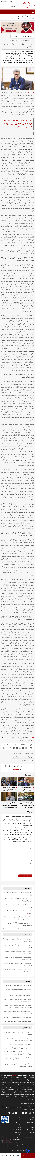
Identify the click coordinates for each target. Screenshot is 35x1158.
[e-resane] (5, 1119)
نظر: (31, 860)
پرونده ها (19, 1120)
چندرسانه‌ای (18, 1122)
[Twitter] (6, 1156)
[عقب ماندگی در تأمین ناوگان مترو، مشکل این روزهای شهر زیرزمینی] (26, 796)
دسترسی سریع (27, 1156)
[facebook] (7, 748)
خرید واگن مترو (29, 757)
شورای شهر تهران (28, 753)
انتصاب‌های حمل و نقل (15, 1139)
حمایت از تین (31, 1125)
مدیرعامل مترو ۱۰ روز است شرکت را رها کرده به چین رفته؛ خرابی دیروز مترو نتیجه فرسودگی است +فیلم (17, 123)
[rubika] (23, 748)
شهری (27, 16)
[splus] (13, 1113)
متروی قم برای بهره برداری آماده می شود (20, 1044)
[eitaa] (27, 748)
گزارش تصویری (18, 1132)
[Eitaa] (19, 1113)
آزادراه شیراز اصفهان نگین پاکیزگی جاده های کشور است (17, 1048)
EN (11, 2)
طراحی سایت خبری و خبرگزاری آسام (18, 1150)
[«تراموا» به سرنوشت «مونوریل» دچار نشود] (26, 781)
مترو (23, 16)
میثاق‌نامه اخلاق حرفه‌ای (28, 1130)
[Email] (18, 1155)
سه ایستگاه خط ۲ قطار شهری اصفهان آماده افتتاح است (17, 1017)
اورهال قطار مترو (17, 757)
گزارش (19, 1127)
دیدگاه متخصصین (17, 1129)
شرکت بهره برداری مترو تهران (25, 19)
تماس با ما (31, 1120)
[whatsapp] (4, 748)
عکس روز (19, 1137)
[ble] (17, 748)
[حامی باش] (2, 1156)
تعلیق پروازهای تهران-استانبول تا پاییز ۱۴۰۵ (20, 995)
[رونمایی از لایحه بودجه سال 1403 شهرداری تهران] (9, 781)
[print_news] (31, 748)
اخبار (19, 16)
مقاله (20, 1124)
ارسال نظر (25, 876)
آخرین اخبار (27, 935)
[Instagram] (14, 1156)
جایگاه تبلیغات (30, 1122)
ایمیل (30, 853)
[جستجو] (15, 7)
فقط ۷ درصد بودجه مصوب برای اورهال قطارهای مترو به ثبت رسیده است (9, 805)
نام (31, 845)
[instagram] (30, 1113)
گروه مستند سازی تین (29, 1137)
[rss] (33, 1113)
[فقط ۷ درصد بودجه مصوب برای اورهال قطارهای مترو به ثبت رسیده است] (9, 796)
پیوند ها (32, 1132)
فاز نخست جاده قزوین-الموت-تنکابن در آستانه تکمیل (17, 985)
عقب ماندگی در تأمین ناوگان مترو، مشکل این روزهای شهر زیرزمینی (27, 805)
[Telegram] (10, 1156)
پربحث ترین (26, 1028)
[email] (23, 1113)
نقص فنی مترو (17, 753)
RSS (32, 1127)
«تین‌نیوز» (14, 1075)
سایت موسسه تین (30, 1135)
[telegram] (14, 748)
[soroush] (20, 748)
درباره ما (32, 1117)
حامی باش (18, 1142)
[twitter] (11, 748)
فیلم (20, 1134)
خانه (32, 16)
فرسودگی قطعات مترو (27, 761)
